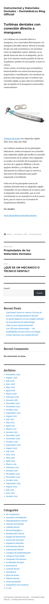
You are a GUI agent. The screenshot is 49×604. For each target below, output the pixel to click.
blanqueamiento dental (16, 521)
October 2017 (12, 410)
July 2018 (10, 381)
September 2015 (13, 483)
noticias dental (12, 569)
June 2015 (10, 493)
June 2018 (10, 384)
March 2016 (11, 464)
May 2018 (10, 387)
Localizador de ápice (15, 562)
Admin (9, 234)
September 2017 (13, 413)
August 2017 (11, 416)
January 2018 (12, 400)
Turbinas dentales (12, 138)
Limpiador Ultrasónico (16, 559)
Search (7, 288)
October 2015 (12, 480)
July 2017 (10, 419)
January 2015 (12, 496)
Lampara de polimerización (18, 553)
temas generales (35, 234)
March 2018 (11, 394)
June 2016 (10, 454)
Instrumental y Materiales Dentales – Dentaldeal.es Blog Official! (24, 11)
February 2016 (12, 467)
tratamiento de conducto (17, 585)
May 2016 (10, 458)
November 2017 (13, 406)
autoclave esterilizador (16, 517)
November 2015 (13, 477)
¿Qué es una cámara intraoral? (19, 325)
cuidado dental (12, 527)
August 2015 (11, 486)
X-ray (8, 588)
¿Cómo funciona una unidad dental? (22, 335)
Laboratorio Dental (14, 549)
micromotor (11, 565)
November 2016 (13, 438)
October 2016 (12, 442)
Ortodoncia (11, 572)
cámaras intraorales (15, 524)
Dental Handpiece (14, 530)
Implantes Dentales (15, 543)
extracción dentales (15, 540)
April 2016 (10, 461)
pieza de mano (12, 575)
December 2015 (13, 474)
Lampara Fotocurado (15, 556)
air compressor (12, 514)
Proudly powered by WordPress (23, 600)
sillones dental (12, 578)
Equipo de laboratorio (16, 537)
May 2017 (10, 422)
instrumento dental (15, 546)
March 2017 (11, 429)
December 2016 (13, 435)
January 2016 (12, 470)
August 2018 (11, 378)
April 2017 (10, 426)
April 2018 (10, 390)
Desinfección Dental (15, 533)
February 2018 (12, 397)
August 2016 (11, 448)
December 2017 (13, 403)
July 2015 (10, 490)
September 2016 (13, 445)
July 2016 (10, 451)
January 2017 (12, 432)
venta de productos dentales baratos (20, 215)
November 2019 (13, 374)
